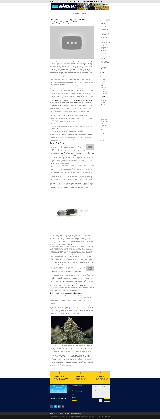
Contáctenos (84, 13)
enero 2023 (102, 89)
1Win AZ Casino (103, 100)
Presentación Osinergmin (75, 413)
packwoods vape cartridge (56, 88)
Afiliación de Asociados (64, 413)
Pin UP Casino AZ (104, 125)
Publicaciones (94, 10)
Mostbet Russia (103, 119)
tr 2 (101, 127)
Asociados (102, 10)
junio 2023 (102, 79)
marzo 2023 (102, 85)
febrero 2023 (103, 87)
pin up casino (103, 123)
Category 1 (102, 115)
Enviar (107, 400)
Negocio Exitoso (53, 413)
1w (101, 98)
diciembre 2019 (103, 93)
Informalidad (75, 13)
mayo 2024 (102, 77)
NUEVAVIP (91, 416)
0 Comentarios (71, 23)
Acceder (102, 140)
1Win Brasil (102, 102)
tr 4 (101, 131)
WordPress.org (103, 146)
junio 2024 (102, 76)
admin (53, 23)
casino (101, 113)
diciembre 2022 (103, 91)
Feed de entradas (104, 142)
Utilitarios (86, 10)
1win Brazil (102, 104)
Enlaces (80, 10)
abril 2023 (102, 83)
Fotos (75, 10)
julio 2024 (102, 74)
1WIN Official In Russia (105, 108)
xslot (101, 135)
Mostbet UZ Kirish (104, 121)
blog (101, 111)
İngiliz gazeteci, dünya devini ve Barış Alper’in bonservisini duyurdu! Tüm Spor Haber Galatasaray (104, 36)
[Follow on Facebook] (51, 406)
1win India (102, 106)
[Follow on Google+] (59, 406)
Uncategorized (63, 23)
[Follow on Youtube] (63, 406)
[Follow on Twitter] (55, 406)
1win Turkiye (103, 110)
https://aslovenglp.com (76, 416)
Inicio (55, 10)
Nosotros (69, 10)
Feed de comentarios (104, 144)
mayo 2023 (102, 81)
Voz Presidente (62, 10)
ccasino (102, 117)
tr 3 (101, 129)
